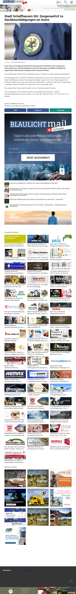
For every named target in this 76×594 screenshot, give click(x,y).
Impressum (7, 570)
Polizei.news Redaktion (18, 62)
